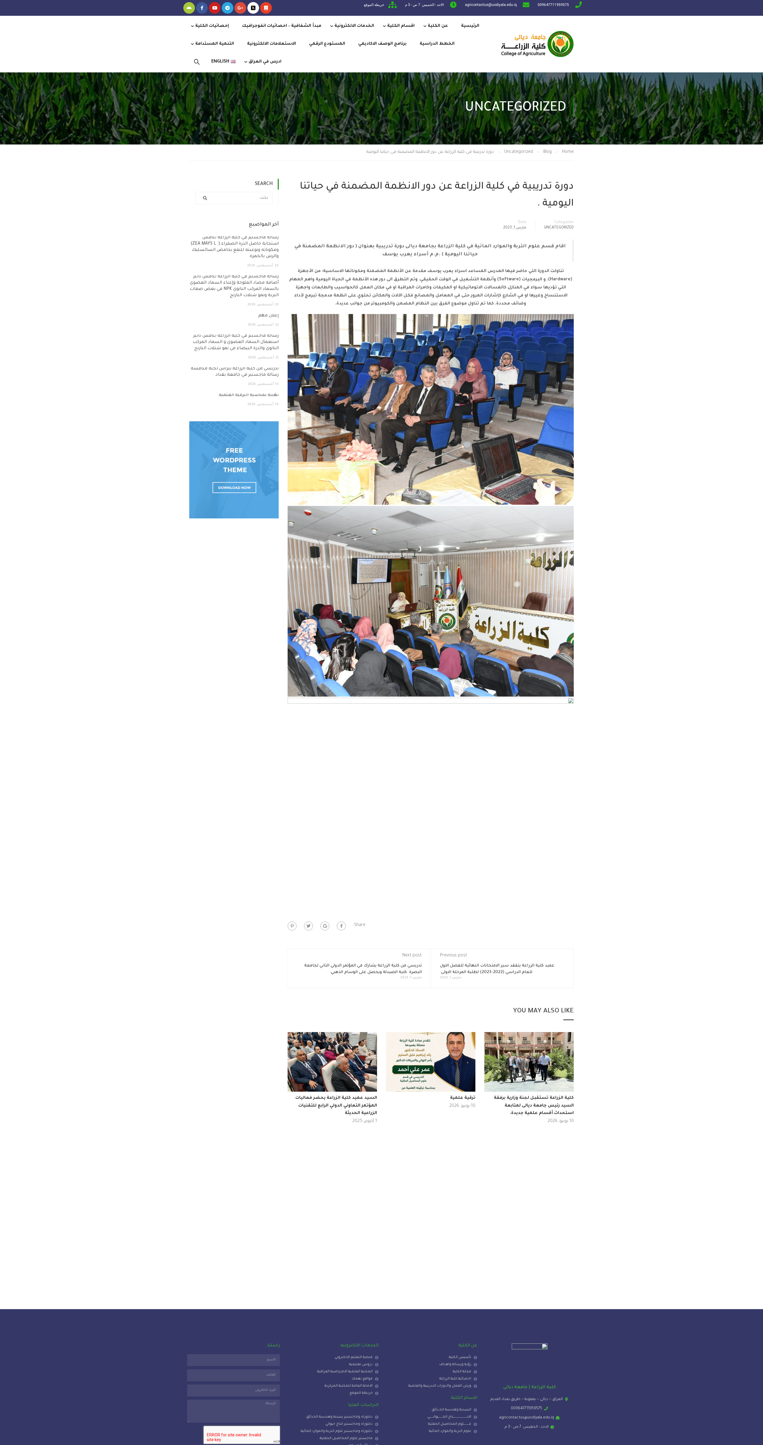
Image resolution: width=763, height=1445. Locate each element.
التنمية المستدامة (214, 44)
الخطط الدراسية (437, 44)
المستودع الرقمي (327, 44)
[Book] (266, 8)
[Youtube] (215, 8)
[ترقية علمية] (430, 1062)
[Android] (189, 8)
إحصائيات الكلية (212, 26)
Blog (547, 152)
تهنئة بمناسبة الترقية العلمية (249, 395)
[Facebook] (341, 926)
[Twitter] (308, 926)
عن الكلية (438, 26)
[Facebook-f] (202, 8)
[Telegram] (227, 8)
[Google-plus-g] (240, 8)
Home (568, 152)
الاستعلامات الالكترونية (271, 44)
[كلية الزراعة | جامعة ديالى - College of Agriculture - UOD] (536, 44)
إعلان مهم (268, 315)
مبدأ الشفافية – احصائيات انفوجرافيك (281, 26)
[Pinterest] (292, 926)
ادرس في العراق (265, 62)
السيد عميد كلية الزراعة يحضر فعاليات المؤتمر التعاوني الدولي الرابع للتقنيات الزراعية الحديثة (336, 1106)
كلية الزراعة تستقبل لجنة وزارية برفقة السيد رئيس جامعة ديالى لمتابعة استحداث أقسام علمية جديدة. (534, 1106)
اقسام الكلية (401, 26)
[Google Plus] (324, 926)
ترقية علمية (462, 1098)
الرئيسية (470, 26)
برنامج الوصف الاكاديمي (382, 44)
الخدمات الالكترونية (354, 26)
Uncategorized (518, 152)
